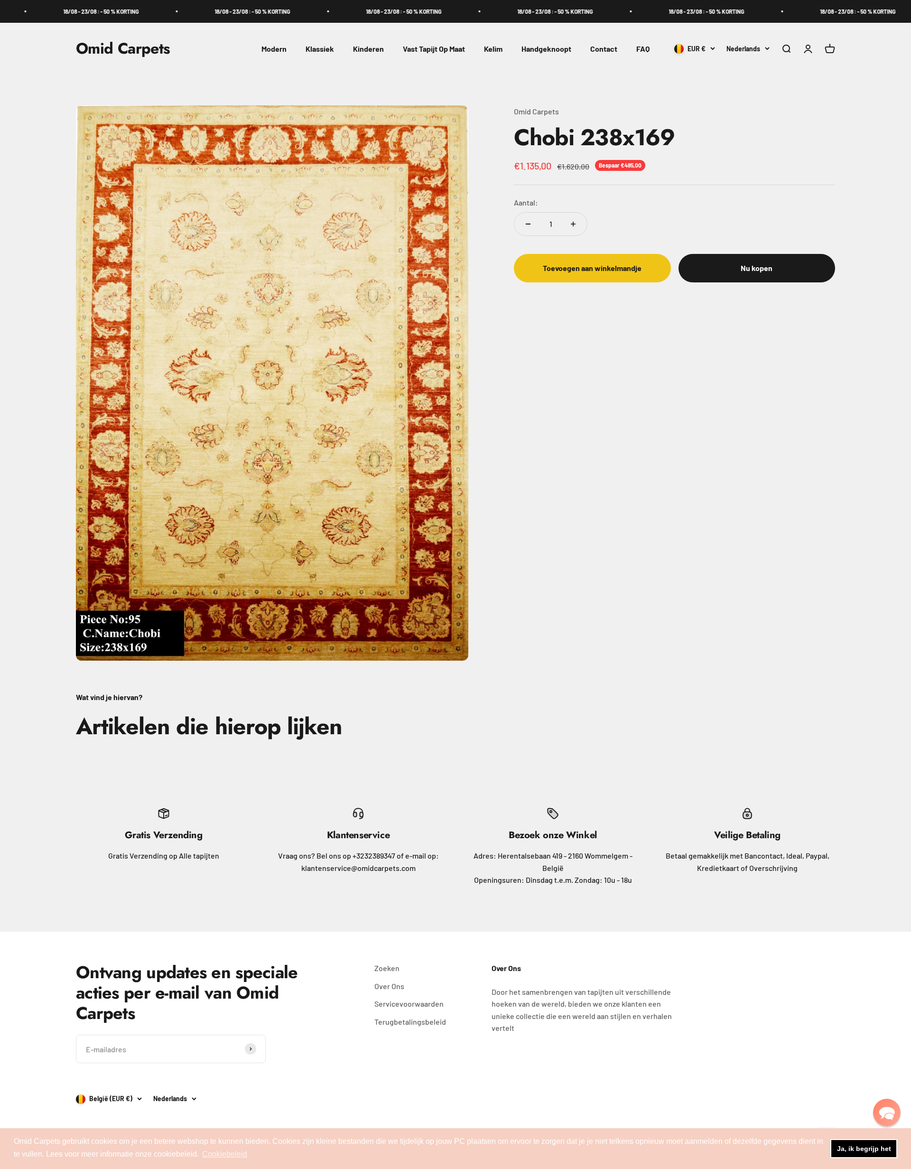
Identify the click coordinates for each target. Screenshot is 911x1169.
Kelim (493, 48)
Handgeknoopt (546, 48)
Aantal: (526, 201)
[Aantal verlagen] (528, 224)
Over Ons (389, 986)
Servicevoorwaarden (409, 1003)
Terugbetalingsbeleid (410, 1021)
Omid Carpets (536, 111)
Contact (603, 48)
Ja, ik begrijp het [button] (864, 1148)
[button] (887, 1112)
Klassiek (320, 48)
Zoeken (387, 968)
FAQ (643, 48)
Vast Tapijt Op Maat (434, 48)
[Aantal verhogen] (573, 224)
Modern (274, 48)
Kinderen (368, 48)
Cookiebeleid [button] (224, 1154)
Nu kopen (756, 267)
